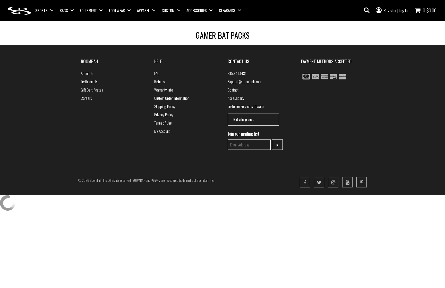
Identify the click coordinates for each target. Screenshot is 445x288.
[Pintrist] (361, 182)
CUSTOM (168, 10)
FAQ (156, 73)
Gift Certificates (92, 90)
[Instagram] (333, 182)
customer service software (246, 106)
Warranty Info (163, 90)
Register (390, 10)
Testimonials (89, 81)
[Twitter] (319, 182)
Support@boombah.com (244, 81)
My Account (162, 131)
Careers (86, 98)
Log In (403, 10)
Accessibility (236, 98)
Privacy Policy (163, 114)
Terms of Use (163, 123)
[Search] (366, 10)
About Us (87, 73)
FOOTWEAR (117, 10)
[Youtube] (347, 182)
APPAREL (143, 10)
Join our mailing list (243, 134)
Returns (159, 81)
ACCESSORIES (196, 10)
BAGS (64, 10)
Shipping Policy (164, 106)
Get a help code (243, 119)
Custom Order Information (171, 98)
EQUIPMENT (88, 10)
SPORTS (41, 10)
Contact (233, 90)
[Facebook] (305, 182)
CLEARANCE (227, 10)
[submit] (277, 144)
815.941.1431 (237, 73)
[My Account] (379, 9)
